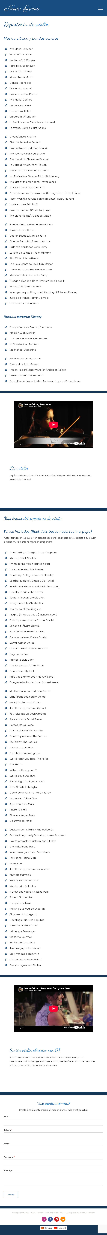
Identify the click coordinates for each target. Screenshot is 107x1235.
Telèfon (8, 1130)
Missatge (8, 1170)
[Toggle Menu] (100, 8)
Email (7, 1143)
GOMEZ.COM (62, 1212)
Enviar (11, 1195)
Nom (6, 1117)
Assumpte (9, 1157)
